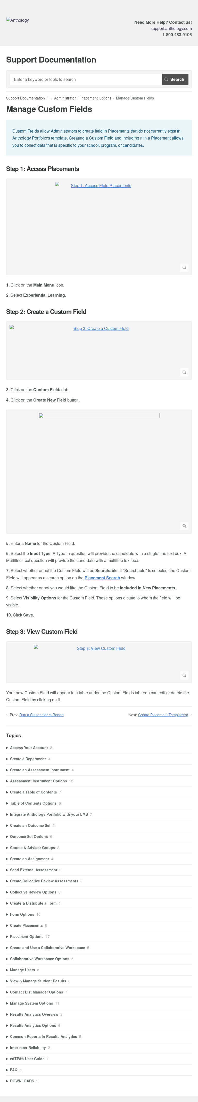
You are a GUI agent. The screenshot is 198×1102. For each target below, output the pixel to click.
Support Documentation (25, 98)
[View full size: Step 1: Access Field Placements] (99, 227)
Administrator (65, 98)
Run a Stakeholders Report (41, 714)
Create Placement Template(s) (163, 714)
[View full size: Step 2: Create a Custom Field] (99, 351)
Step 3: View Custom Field (42, 631)
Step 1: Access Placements (42, 168)
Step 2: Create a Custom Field (46, 311)
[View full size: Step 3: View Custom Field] (99, 662)
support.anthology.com (171, 28)
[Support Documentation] (17, 20)
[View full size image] (99, 471)
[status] (99, 138)
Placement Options (95, 98)
